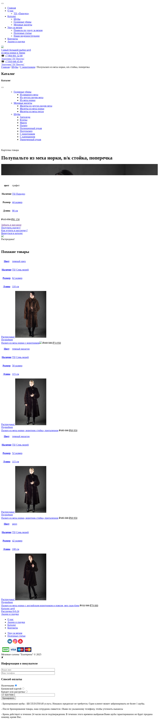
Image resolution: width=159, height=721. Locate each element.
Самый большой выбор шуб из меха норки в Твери (16, 51)
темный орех (19, 261)
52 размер (17, 453)
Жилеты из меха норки (32, 108)
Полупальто (26, 131)
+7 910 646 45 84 (12, 63)
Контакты (12, 38)
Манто (23, 122)
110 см (15, 286)
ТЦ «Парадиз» (21, 13)
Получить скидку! (10, 227)
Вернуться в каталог (12, 233)
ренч (14, 524)
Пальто (23, 125)
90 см (15, 210)
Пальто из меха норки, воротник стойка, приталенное (29, 430)
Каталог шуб (8, 608)
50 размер (17, 365)
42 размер (17, 540)
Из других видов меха (31, 97)
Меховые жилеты (23, 24)
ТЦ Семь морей (20, 269)
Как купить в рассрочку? (14, 230)
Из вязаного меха (29, 94)
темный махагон (21, 348)
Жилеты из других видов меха (36, 106)
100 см (15, 549)
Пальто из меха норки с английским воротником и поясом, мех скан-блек (40, 605)
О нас (10, 10)
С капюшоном (27, 136)
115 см (15, 374)
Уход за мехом (14, 27)
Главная (11, 8)
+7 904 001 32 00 (12, 57)
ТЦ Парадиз (18, 194)
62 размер (17, 278)
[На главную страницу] (2, 47)
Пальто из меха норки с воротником (20, 343)
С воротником (27, 67)
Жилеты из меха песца (32, 111)
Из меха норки (27, 100)
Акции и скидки (16, 41)
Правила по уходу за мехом (28, 30)
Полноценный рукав (31, 128)
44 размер (17, 202)
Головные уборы (22, 22)
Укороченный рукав (30, 139)
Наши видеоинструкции (27, 36)
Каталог (11, 16)
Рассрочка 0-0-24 (10, 611)
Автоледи (25, 117)
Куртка (23, 120)
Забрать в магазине (11, 225)
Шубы (17, 19)
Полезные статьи (23, 33)
